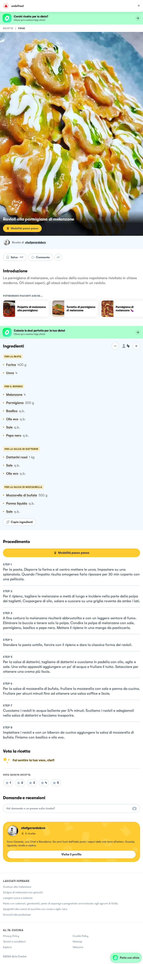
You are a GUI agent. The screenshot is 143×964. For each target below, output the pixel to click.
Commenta (43, 257)
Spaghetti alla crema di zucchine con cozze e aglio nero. (35, 909)
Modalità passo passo (24, 228)
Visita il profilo (71, 854)
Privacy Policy (11, 935)
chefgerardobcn (35, 242)
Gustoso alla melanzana (17, 886)
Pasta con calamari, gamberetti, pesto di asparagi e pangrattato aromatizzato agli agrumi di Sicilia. (60, 903)
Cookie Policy (80, 935)
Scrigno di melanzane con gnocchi (23, 892)
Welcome (78, 947)
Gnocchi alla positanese (17, 914)
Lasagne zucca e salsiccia (17, 897)
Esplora (7, 947)
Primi (21, 28)
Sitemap (77, 941)
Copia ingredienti (22, 522)
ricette (8, 28)
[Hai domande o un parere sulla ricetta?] (68, 808)
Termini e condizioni (14, 941)
